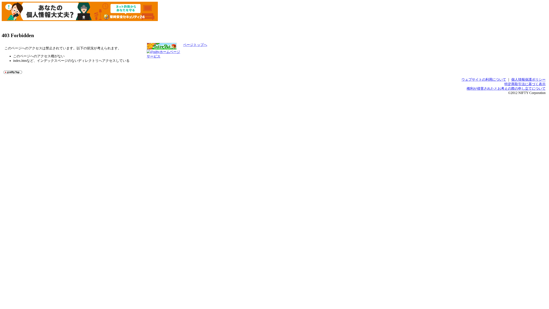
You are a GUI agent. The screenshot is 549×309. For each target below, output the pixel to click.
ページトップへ (195, 45)
